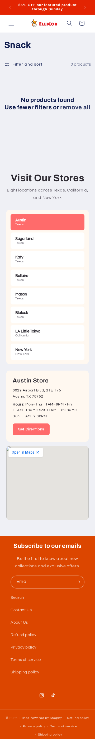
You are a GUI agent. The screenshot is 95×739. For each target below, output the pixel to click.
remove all (75, 107)
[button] (11, 23)
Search (17, 598)
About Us (19, 622)
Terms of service (26, 660)
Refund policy (23, 635)
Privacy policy (23, 647)
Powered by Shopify (46, 718)
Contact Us (21, 610)
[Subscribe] (78, 582)
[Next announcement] (85, 7)
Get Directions (31, 429)
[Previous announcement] (10, 7)
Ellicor (24, 718)
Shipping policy (25, 672)
